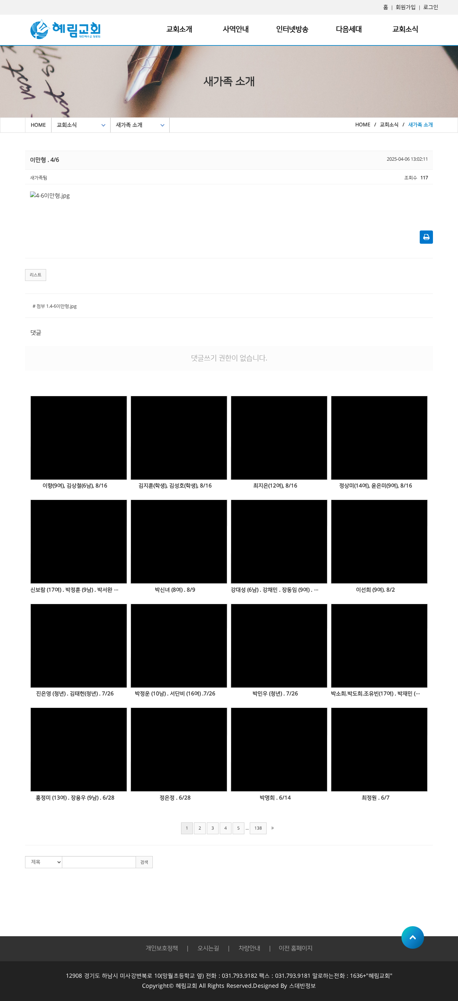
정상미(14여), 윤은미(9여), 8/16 (375, 486)
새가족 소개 (129, 125)
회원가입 (406, 7)
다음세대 (349, 29)
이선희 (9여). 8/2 (375, 590)
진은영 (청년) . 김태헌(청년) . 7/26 (75, 694)
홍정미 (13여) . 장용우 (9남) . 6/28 (75, 798)
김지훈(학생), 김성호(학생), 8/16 (175, 486)
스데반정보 (302, 986)
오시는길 (208, 948)
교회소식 (405, 29)
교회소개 (179, 29)
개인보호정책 (162, 948)
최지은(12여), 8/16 (275, 486)
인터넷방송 (292, 29)
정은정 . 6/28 (175, 798)
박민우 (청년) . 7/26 (275, 694)
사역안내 (236, 29)
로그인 (430, 7)
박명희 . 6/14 (275, 798)
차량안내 (249, 948)
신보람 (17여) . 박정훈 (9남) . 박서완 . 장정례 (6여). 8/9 (75, 590)
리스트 (36, 275)
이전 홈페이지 (295, 948)
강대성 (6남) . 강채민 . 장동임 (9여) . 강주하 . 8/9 (275, 590)
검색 (144, 862)
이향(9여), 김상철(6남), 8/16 (75, 486)
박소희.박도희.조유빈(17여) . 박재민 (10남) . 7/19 (375, 694)
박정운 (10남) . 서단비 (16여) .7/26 (175, 694)
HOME (38, 125)
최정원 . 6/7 (376, 798)
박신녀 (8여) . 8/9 (175, 590)
